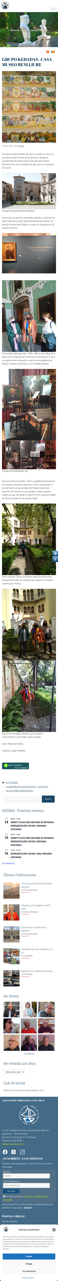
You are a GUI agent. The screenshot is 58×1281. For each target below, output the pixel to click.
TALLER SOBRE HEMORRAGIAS (19, 790)
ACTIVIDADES (12, 782)
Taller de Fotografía (9, 1221)
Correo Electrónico (11, 1181)
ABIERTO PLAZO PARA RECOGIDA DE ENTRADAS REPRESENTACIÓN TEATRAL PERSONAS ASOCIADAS (32, 826)
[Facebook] (6, 1152)
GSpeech (24, 767)
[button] (54, 1229)
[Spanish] (48, 51)
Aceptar (29, 1256)
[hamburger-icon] (54, 9)
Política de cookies (28, 1277)
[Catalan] (54, 51)
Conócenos (29, 1053)
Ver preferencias (29, 1271)
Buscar (48, 799)
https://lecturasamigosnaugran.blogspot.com (23, 1090)
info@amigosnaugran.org (13, 1144)
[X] (14, 1152)
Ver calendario (8, 863)
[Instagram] (23, 1152)
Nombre (6, 1171)
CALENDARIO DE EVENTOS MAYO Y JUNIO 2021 (27, 786)
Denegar (29, 1264)
